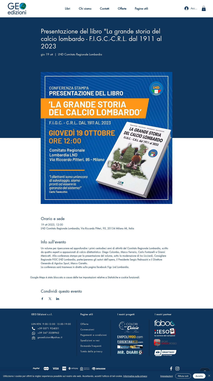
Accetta (199, 376)
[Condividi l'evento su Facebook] (42, 298)
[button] (68, 8)
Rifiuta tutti (183, 376)
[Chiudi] (209, 375)
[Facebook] (171, 368)
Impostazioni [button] (166, 376)
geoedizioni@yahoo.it (50, 337)
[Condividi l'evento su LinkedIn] (57, 298)
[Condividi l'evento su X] (49, 298)
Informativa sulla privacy (135, 376)
